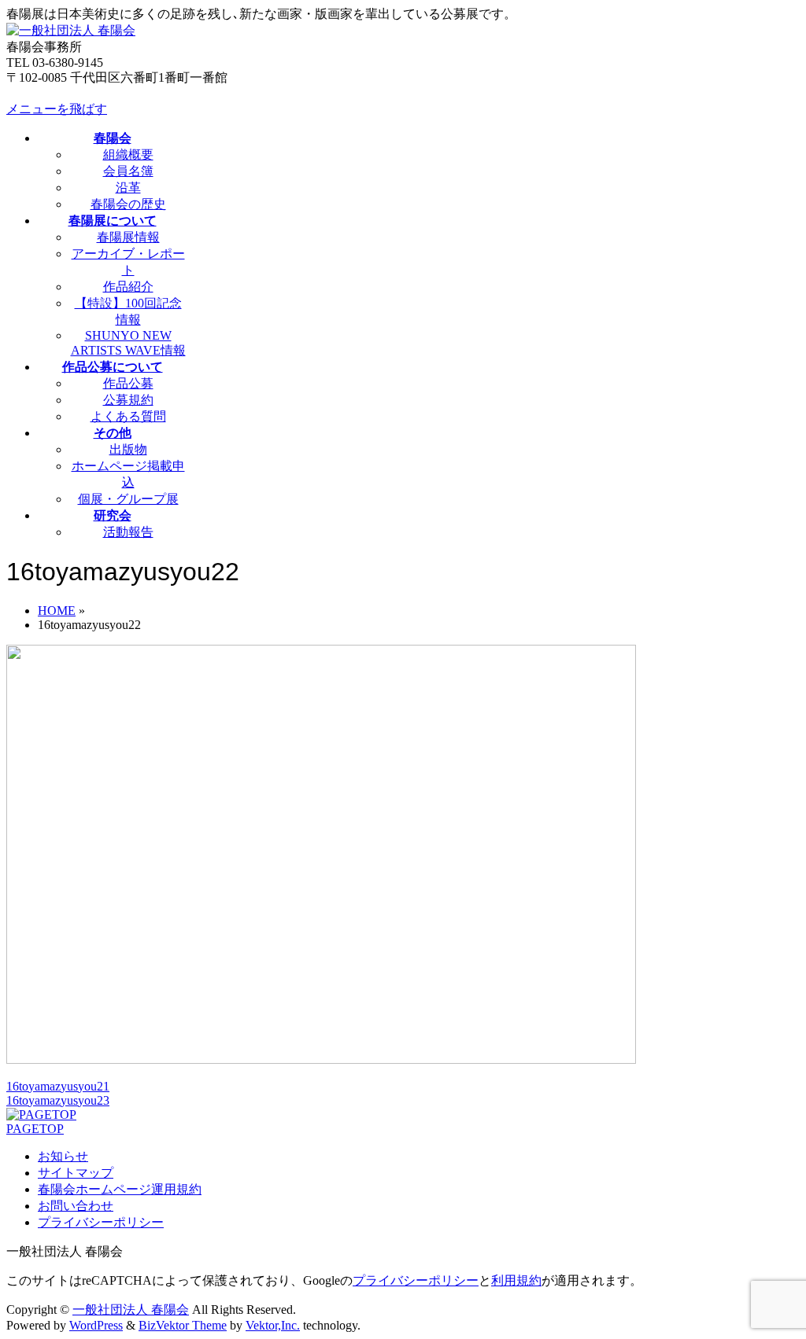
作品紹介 (128, 286)
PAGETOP (35, 1128)
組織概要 (128, 154)
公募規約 (128, 399)
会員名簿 (128, 171)
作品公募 (128, 383)
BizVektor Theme (183, 1325)
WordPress (96, 1325)
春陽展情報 (128, 237)
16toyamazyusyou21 (57, 1086)
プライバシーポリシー (101, 1222)
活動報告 (128, 532)
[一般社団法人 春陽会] (70, 30)
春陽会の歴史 (128, 204)
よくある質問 (128, 416)
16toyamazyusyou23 (57, 1100)
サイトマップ (75, 1172)
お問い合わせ (75, 1205)
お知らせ (63, 1156)
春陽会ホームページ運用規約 (120, 1189)
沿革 (128, 187)
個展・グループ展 (128, 499)
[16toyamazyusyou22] (321, 1059)
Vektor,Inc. (273, 1325)
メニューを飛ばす (56, 109)
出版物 (128, 449)
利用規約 (516, 1280)
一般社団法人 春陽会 (130, 1309)
